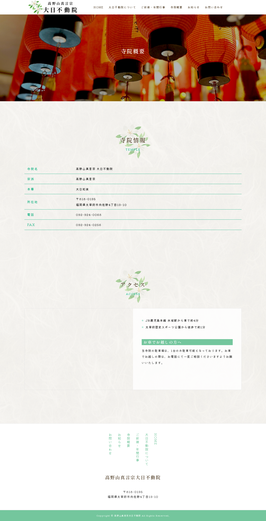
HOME (99, 7)
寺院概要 (176, 7)
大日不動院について (122, 7)
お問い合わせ (214, 7)
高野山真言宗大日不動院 (133, 477)
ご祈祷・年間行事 (153, 7)
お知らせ (194, 7)
